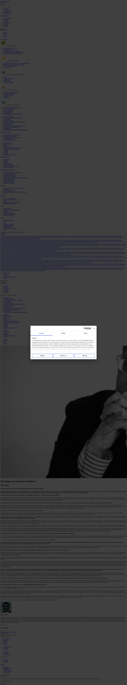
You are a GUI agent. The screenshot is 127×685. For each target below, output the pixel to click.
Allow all (84, 355)
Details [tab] (63, 333)
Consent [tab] (41, 333)
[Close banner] (94, 328)
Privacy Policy (85, 351)
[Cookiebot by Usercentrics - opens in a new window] (84, 328)
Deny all (42, 355)
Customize (62, 355)
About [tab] (85, 333)
